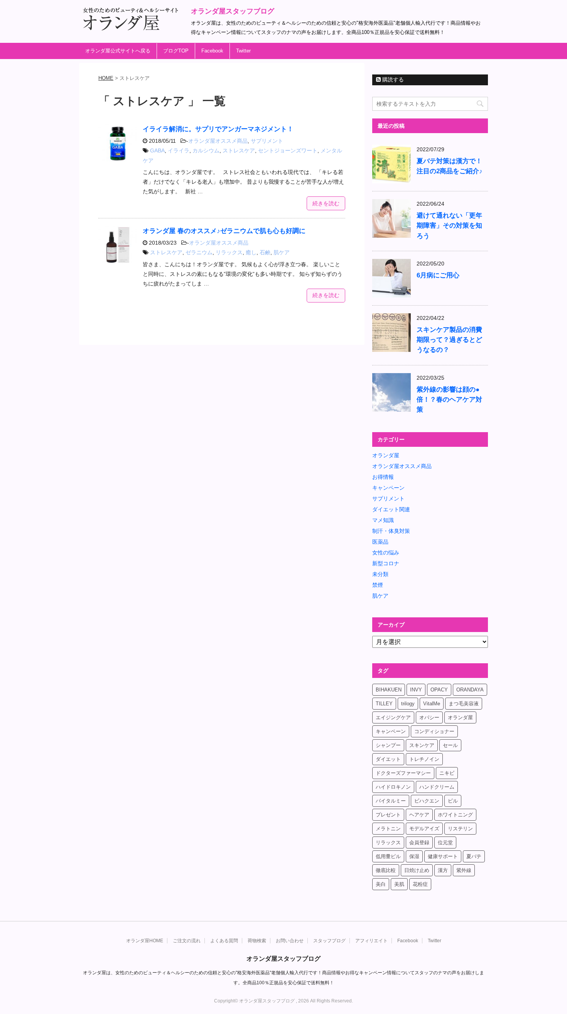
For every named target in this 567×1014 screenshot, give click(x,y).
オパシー (429, 717)
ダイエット (388, 759)
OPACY (439, 690)
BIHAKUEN (389, 690)
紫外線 (463, 870)
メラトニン (388, 828)
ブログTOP (176, 51)
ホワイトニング (455, 815)
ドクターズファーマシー (403, 773)
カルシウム (205, 150)
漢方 (443, 870)
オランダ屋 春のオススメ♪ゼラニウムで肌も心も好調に (224, 231)
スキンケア (421, 745)
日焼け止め (416, 870)
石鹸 (265, 252)
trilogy (408, 703)
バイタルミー (391, 801)
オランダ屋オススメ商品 (218, 141)
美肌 (399, 884)
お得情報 (383, 477)
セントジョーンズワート (287, 150)
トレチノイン (424, 759)
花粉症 (420, 884)
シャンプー (388, 745)
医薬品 (380, 542)
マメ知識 (383, 520)
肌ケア (281, 252)
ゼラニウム (199, 252)
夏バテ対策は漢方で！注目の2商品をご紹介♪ (450, 166)
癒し (251, 252)
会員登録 (419, 842)
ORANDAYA (470, 690)
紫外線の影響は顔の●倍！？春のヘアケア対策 (449, 399)
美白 (381, 884)
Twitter (243, 51)
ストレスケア (239, 150)
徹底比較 (386, 870)
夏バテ (473, 856)
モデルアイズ (424, 828)
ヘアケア (419, 815)
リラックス (229, 252)
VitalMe (431, 703)
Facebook (212, 51)
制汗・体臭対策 (391, 531)
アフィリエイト (371, 940)
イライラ (178, 150)
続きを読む (325, 203)
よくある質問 (224, 940)
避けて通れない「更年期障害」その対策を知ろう (449, 225)
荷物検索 (257, 940)
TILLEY (384, 703)
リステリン (460, 828)
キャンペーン (388, 488)
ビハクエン (426, 801)
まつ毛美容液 (464, 703)
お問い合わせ (290, 940)
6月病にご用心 (438, 275)
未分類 (380, 574)
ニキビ (446, 773)
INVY (416, 690)
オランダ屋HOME (144, 940)
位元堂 (445, 842)
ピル (453, 801)
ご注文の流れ (187, 940)
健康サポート (443, 856)
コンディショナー (434, 731)
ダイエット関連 (391, 509)
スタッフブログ (329, 940)
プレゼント (388, 815)
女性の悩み (385, 552)
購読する (392, 79)
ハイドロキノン (393, 787)
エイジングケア (393, 717)
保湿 (414, 856)
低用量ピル (388, 856)
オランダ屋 (385, 455)
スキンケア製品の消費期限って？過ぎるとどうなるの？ (449, 339)
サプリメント (267, 141)
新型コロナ (385, 563)
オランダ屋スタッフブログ (232, 11)
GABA (157, 150)
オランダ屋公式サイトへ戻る (117, 51)
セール (450, 745)
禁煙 (377, 585)
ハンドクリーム (436, 787)
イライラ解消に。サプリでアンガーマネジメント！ (218, 129)
